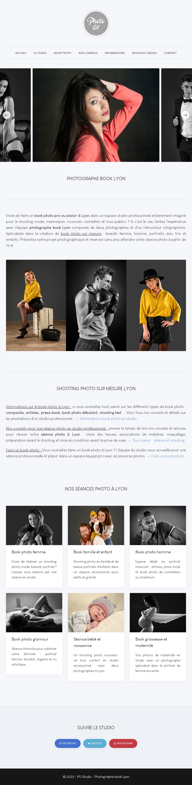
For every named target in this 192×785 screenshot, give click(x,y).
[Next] (185, 115)
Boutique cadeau (144, 52)
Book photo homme (153, 551)
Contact (170, 52)
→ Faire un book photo (165, 456)
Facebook (69, 743)
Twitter (96, 743)
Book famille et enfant (93, 551)
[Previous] (7, 115)
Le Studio (40, 52)
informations (115, 52)
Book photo (62, 52)
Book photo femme (29, 551)
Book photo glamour (30, 639)
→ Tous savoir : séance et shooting (156, 440)
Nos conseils (88, 52)
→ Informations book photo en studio (106, 418)
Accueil (20, 52)
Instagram (125, 743)
